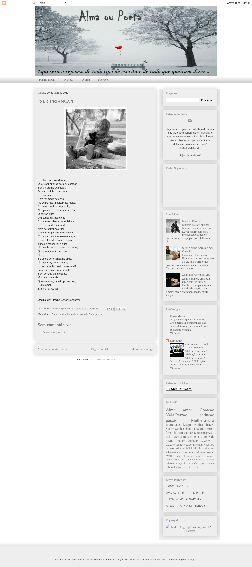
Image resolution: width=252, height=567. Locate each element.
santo (196, 467)
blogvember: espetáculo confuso (187, 319)
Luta (178, 456)
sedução (207, 415)
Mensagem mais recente (53, 349)
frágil (169, 456)
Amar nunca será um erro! (196, 274)
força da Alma (87, 314)
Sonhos (180, 428)
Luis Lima (176, 341)
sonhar (180, 440)
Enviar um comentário (54, 332)
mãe (190, 463)
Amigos (180, 444)
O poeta (68, 79)
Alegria (180, 448)
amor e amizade (203, 436)
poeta (169, 440)
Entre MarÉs (177, 316)
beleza (210, 424)
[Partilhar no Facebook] (120, 309)
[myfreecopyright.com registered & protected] (190, 531)
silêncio (200, 452)
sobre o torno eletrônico (197, 344)
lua (201, 448)
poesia (98, 314)
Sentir (170, 428)
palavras (170, 463)
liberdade (209, 459)
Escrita (62, 314)
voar (206, 444)
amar (189, 432)
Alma (54, 314)
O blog (86, 79)
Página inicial (47, 79)
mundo (198, 456)
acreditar (198, 444)
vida (168, 436)
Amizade (193, 441)
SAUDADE (207, 441)
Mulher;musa (202, 420)
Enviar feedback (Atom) (102, 359)
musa (185, 452)
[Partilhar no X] (116, 309)
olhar (192, 452)
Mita (178, 467)
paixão (171, 420)
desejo (187, 424)
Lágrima (210, 456)
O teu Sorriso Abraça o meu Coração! (197, 249)
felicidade (191, 448)
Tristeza (188, 456)
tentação (199, 432)
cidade (183, 467)
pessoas (170, 448)
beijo (189, 428)
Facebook (103, 79)
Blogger (192, 559)
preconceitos (207, 463)
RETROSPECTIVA (191, 459)
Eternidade (73, 314)
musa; (187, 436)
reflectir (190, 467)
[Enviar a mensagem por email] (109, 309)
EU (212, 444)
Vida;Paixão (176, 415)
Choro (197, 463)
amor (187, 409)
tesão (189, 444)
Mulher (198, 424)
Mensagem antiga (142, 349)
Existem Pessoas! (191, 221)
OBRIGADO (172, 459)
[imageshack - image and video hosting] (190, 121)
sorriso (209, 428)
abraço (179, 463)
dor (185, 463)
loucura (199, 428)
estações (170, 444)
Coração (207, 409)
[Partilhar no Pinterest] (124, 309)
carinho (210, 452)
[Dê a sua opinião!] (113, 309)
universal (170, 467)
